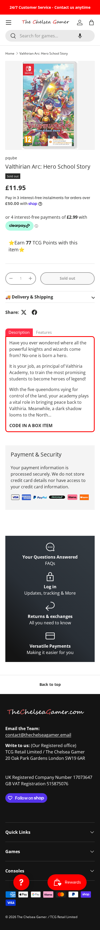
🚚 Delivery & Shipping (29, 297)
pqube (11, 157)
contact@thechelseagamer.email (38, 735)
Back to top (50, 684)
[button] (80, 36)
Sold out (67, 278)
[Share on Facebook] (34, 312)
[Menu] (8, 22)
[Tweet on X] (23, 312)
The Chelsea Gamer (32, 917)
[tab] (19, 332)
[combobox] (50, 36)
